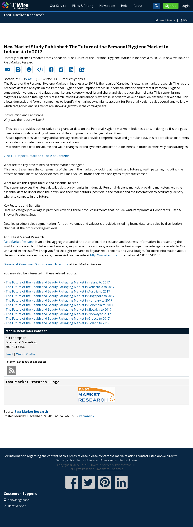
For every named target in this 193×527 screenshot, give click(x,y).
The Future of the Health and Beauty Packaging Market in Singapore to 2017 (60, 296)
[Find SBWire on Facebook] (72, 489)
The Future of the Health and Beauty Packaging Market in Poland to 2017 (58, 323)
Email (9, 354)
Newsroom (107, 6)
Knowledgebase (18, 500)
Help (124, 6)
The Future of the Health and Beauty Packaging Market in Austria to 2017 (58, 291)
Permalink (86, 416)
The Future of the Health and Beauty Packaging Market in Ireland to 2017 (58, 282)
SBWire (15, 5)
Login (186, 6)
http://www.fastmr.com (106, 255)
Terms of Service (87, 460)
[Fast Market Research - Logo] (96, 401)
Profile (30, 354)
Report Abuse (128, 460)
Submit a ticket (16, 506)
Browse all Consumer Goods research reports (36, 264)
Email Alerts (167, 20)
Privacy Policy (108, 460)
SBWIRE (30, 79)
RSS (185, 20)
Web (19, 354)
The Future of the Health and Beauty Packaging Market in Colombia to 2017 (59, 305)
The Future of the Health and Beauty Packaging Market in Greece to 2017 (58, 318)
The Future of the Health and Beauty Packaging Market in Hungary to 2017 (59, 300)
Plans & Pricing (82, 6)
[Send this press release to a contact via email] (7, 69)
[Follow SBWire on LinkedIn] (121, 489)
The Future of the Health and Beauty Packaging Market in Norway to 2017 (58, 314)
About (138, 6)
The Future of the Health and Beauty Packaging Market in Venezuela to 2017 (60, 287)
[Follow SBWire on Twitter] (88, 489)
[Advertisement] (96, 31)
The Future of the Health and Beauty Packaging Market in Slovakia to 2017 (58, 309)
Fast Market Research (19, 242)
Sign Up (170, 6)
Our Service (58, 6)
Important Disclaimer (110, 469)
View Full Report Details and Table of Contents (37, 156)
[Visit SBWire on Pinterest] (105, 489)
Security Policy (65, 460)
